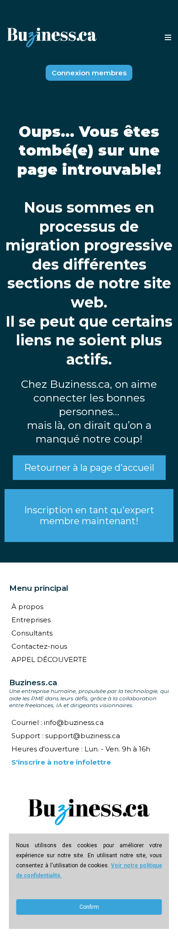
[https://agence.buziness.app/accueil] (89, 812)
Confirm (89, 907)
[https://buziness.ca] (52, 38)
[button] (166, 38)
